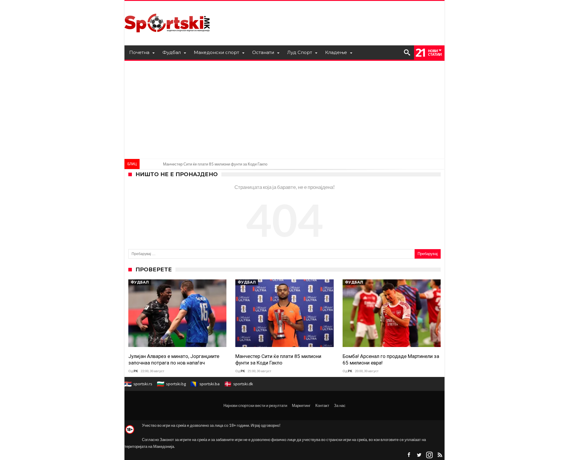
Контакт (322, 405)
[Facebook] (408, 455)
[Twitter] (419, 455)
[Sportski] (167, 9)
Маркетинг (301, 405)
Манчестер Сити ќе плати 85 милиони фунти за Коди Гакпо (215, 164)
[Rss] (440, 455)
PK (136, 371)
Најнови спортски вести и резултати (255, 405)
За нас (340, 405)
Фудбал (140, 282)
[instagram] (429, 455)
